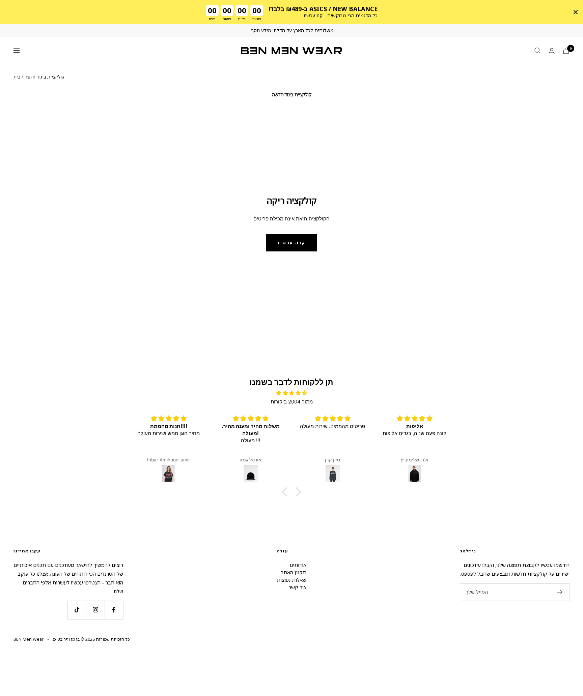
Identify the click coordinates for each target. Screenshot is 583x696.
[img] (291, 393)
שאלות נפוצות (291, 579)
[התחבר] (552, 51)
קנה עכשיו (291, 243)
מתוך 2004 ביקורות (292, 401)
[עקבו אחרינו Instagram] (95, 610)
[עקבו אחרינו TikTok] (76, 610)
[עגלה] (566, 51)
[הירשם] (560, 592)
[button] (286, 491)
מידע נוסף (261, 30)
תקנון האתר (293, 572)
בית (16, 77)
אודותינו (298, 565)
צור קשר (297, 587)
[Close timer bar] (576, 12)
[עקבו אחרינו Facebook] (114, 610)
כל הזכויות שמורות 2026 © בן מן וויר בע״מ (91, 639)
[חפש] (537, 51)
